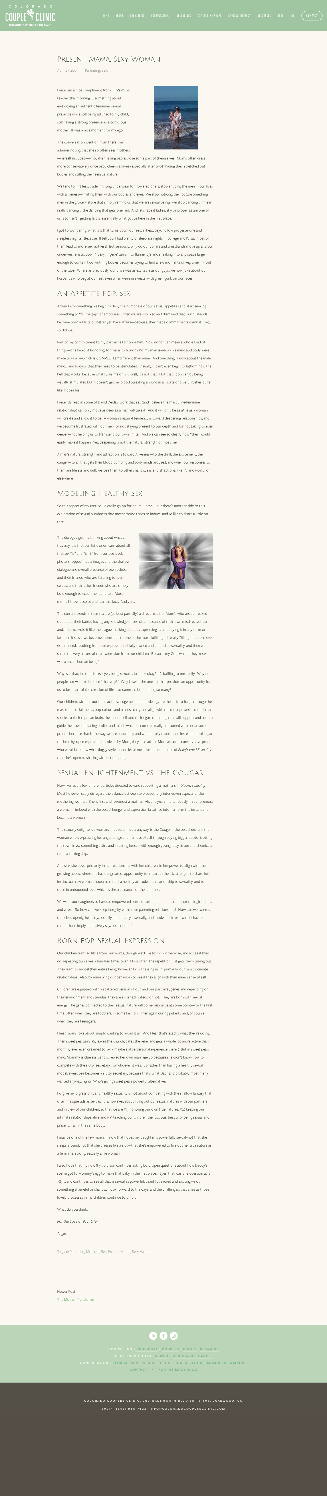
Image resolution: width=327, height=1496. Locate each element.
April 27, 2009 (68, 70)
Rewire (162, 1356)
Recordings (184, 15)
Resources (264, 15)
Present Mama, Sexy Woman (109, 59)
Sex (103, 1251)
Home (106, 15)
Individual (146, 1349)
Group (190, 1349)
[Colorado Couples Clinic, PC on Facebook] (163, 1336)
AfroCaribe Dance (192, 1356)
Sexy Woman (142, 1251)
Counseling (137, 15)
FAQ (293, 15)
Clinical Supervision (134, 1363)
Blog (281, 15)
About (119, 15)
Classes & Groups (210, 15)
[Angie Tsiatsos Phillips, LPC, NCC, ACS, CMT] (153, 1336)
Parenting (92, 70)
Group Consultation (181, 1363)
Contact (312, 15)
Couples (170, 1349)
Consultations (160, 15)
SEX (104, 70)
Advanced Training (225, 1363)
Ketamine (209, 1349)
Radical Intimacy (239, 15)
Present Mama (119, 1251)
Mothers (92, 1251)
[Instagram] (174, 1336)
